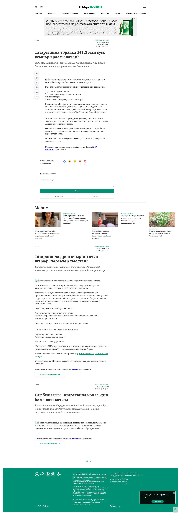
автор (37, 40)
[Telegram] (36, 78)
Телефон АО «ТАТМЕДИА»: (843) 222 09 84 (121, 484)
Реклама (105, 13)
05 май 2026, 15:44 (103, 387)
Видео (117, 13)
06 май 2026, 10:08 (103, 248)
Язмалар (52, 13)
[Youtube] (53, 474)
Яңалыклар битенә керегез (48, 374)
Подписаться (157, 501)
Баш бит (38, 13)
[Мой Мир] (36, 92)
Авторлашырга (58, 196)
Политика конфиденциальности (81, 505)
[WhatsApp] (36, 87)
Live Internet (113, 506)
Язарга (77, 191)
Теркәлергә (95, 197)
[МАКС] (59, 474)
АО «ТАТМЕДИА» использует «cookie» (82, 499)
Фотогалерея (89, 13)
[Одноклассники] (36, 82)
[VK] (37, 474)
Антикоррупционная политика (118, 481)
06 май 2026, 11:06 (103, 42)
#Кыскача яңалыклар (102, 40)
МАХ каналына (76, 369)
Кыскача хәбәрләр (69, 13)
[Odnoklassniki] (48, 474)
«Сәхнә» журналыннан (136, 13)
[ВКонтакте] (36, 73)
